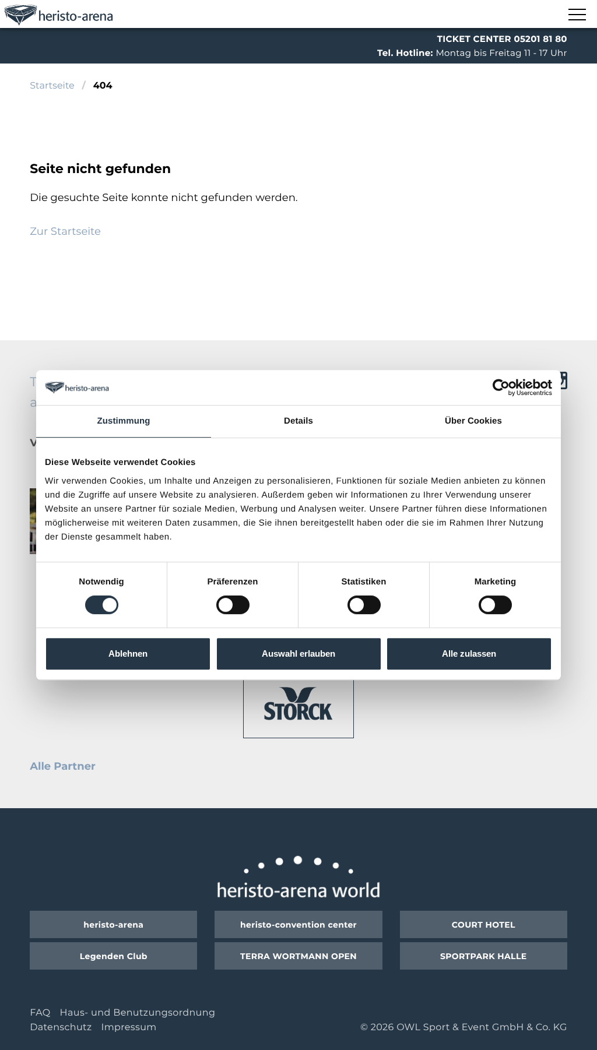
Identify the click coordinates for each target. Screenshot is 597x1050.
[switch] (233, 605)
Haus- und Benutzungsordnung (138, 1013)
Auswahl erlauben (298, 653)
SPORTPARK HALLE (483, 956)
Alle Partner (63, 766)
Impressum (128, 1027)
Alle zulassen (469, 653)
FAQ (40, 1013)
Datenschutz (61, 1027)
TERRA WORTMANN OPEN (298, 956)
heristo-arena (113, 924)
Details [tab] (298, 421)
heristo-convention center (298, 924)
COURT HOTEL (483, 924)
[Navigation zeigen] (576, 15)
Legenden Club (114, 956)
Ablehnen (128, 653)
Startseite (52, 85)
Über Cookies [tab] (473, 421)
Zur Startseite (65, 231)
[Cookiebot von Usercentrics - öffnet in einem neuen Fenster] (501, 387)
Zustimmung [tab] (123, 421)
